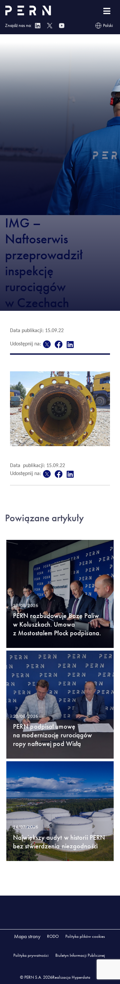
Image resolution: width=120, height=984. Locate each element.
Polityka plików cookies (85, 936)
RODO (53, 936)
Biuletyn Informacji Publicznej (80, 955)
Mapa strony (27, 936)
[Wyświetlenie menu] (107, 11)
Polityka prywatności (31, 955)
